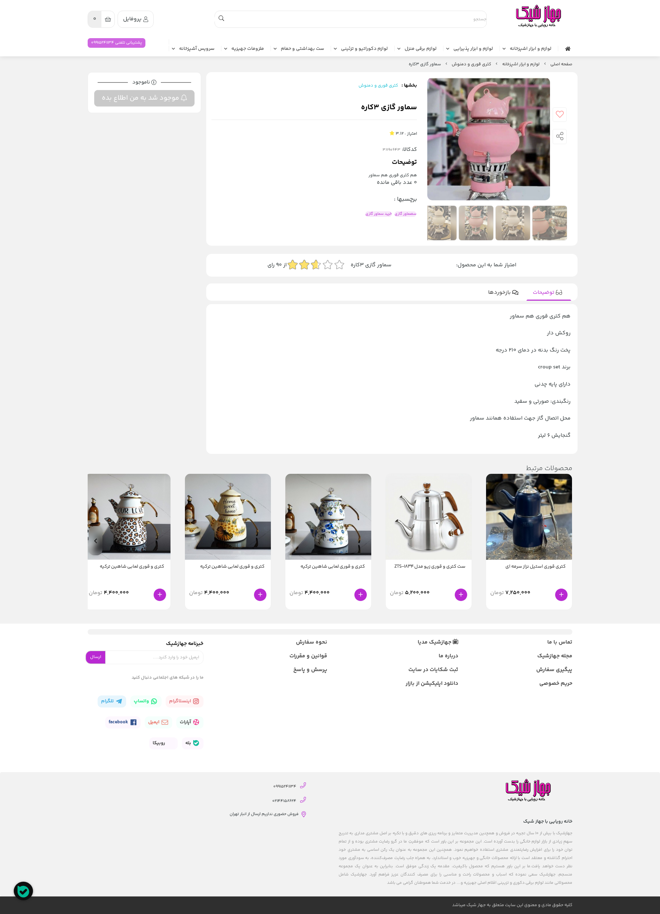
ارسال (95, 657)
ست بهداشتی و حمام (302, 49)
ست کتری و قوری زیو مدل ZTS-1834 (429, 566)
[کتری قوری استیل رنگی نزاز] (529, 517)
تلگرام (108, 701)
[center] (221, 19)
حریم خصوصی (555, 683)
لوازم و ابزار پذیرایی (473, 49)
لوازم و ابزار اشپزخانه (530, 49)
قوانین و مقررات (308, 656)
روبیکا (159, 743)
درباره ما (448, 656)
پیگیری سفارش (554, 670)
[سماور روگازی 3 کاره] (538, 16)
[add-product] (561, 594)
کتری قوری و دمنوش (471, 64)
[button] (95, 540)
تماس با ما (559, 642)
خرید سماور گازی (378, 214)
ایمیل (154, 722)
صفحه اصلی (561, 64)
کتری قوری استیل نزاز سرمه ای (535, 566)
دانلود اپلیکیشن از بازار (432, 683)
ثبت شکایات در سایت (433, 670)
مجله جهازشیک (554, 656)
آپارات (186, 722)
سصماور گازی (405, 214)
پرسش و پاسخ (310, 670)
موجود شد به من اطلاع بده (141, 98)
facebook (119, 722)
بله (188, 743)
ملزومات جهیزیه (247, 49)
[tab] (548, 293)
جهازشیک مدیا (435, 642)
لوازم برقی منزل (421, 49)
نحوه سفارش (311, 642)
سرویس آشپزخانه (196, 49)
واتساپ (142, 701)
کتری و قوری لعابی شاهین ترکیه (332, 566)
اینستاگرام (180, 701)
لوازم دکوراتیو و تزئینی (364, 49)
